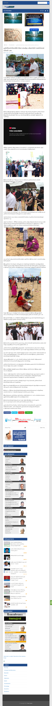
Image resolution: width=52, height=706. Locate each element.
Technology (6, 686)
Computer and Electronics (10, 670)
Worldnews (6, 691)
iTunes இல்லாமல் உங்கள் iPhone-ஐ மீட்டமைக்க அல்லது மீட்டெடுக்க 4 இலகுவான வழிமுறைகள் (18, 591)
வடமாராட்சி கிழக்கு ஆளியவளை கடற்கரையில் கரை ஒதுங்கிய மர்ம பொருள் (17, 585)
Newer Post (7, 427)
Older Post (42, 427)
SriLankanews (7, 683)
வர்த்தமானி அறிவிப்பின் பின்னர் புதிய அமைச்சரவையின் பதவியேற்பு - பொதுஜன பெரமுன (18, 578)
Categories (7, 10)
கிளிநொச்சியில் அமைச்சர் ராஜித (17, 555)
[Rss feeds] (48, 11)
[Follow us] (45, 11)
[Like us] (41, 11)
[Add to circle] (43, 11)
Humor (5, 675)
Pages (6, 2)
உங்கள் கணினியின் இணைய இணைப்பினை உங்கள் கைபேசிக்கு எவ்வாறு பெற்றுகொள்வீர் (17, 544)
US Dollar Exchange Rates (11, 450)
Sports (5, 680)
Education (6, 672)
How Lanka (29, 703)
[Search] (48, 3)
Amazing (6, 667)
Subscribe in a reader (8, 656)
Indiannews (6, 678)
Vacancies (6, 688)
